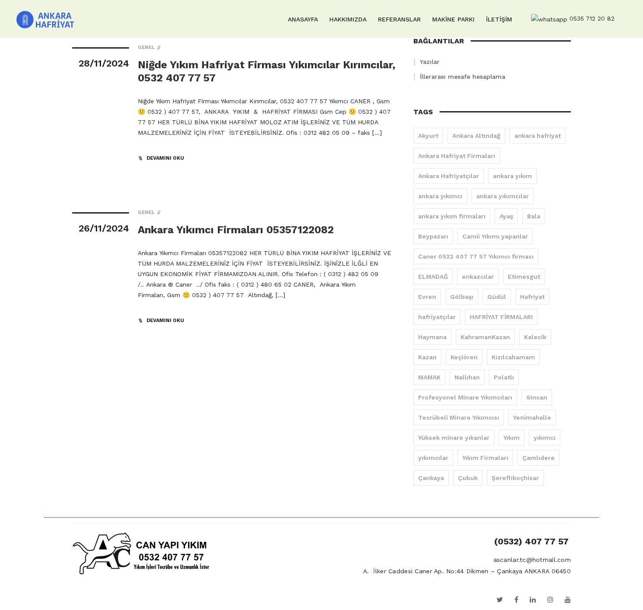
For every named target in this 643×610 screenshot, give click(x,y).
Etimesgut (524, 276)
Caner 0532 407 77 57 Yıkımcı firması (476, 256)
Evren (427, 296)
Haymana (432, 336)
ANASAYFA (303, 19)
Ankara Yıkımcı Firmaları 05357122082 (236, 230)
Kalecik (535, 336)
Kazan (427, 357)
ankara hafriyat (537, 135)
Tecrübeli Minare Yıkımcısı (458, 417)
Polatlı (504, 377)
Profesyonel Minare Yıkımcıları (465, 397)
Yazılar (430, 61)
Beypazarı (433, 236)
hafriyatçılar (437, 316)
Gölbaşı (461, 296)
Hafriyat (532, 296)
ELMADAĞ (433, 276)
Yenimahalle (532, 417)
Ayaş (506, 216)
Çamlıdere (538, 457)
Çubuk (468, 477)
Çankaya (431, 477)
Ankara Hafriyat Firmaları (456, 155)
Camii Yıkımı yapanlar (495, 236)
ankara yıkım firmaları (452, 216)
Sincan (536, 397)
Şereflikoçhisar (515, 477)
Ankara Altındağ (476, 135)
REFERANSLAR (399, 19)
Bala (533, 216)
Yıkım (511, 437)
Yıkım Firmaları (485, 457)
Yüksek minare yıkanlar (453, 437)
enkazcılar (478, 276)
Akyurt (428, 135)
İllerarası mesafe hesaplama (462, 76)
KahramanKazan (485, 336)
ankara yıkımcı (440, 196)
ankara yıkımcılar (502, 196)
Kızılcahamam (513, 357)
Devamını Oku (165, 158)
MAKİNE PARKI (453, 19)
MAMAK (429, 377)
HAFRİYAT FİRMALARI (501, 316)
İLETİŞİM (499, 19)
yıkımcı (545, 437)
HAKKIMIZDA (348, 19)
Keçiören (464, 357)
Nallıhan (467, 377)
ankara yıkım (512, 175)
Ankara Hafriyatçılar (448, 175)
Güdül (496, 296)
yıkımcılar (433, 457)
